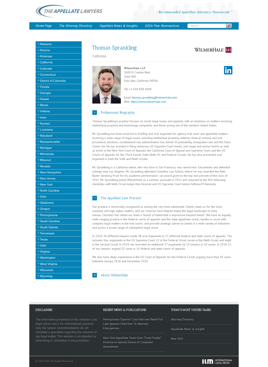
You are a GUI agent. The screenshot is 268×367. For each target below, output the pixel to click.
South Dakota (48, 227)
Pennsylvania (48, 215)
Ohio (42, 196)
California (46, 62)
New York (46, 184)
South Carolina (49, 221)
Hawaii (44, 99)
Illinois (43, 105)
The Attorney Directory (75, 25)
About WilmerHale (114, 275)
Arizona (44, 50)
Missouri (45, 160)
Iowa (42, 117)
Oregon (44, 208)
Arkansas (45, 56)
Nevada (44, 166)
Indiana (44, 111)
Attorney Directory (182, 319)
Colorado (45, 68)
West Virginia (48, 264)
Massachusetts (49, 141)
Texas (43, 239)
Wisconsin (46, 270)
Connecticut (47, 74)
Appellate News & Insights (118, 25)
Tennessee (46, 233)
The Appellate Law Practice (121, 198)
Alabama (45, 44)
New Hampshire (50, 172)
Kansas (44, 123)
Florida (44, 86)
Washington (47, 257)
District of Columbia (52, 80)
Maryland (45, 135)
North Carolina (49, 190)
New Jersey (47, 178)
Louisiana (46, 129)
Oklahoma (46, 202)
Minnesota (46, 154)
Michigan (45, 147)
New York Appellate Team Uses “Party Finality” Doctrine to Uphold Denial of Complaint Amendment (132, 342)
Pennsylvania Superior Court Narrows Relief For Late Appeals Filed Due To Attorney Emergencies (133, 324)
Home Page (44, 25)
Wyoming (45, 276)
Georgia (45, 93)
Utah (42, 245)
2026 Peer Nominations (162, 25)
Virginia (44, 251)
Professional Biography (118, 112)
